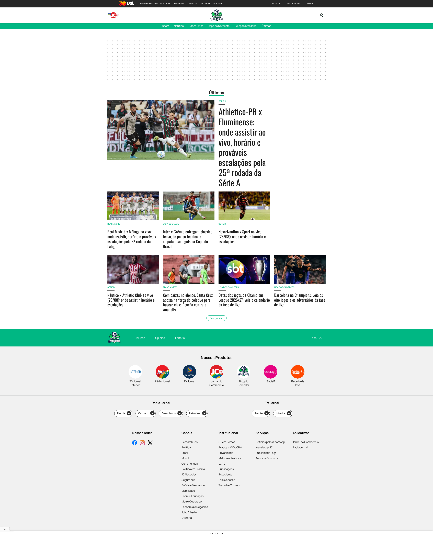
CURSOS (192, 3)
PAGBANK (179, 3)
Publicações (226, 469)
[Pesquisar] (321, 15)
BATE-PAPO (293, 3)
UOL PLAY (205, 3)
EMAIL (310, 3)
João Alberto (189, 512)
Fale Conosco (227, 480)
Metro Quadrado (191, 501)
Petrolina (197, 413)
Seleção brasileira (246, 26)
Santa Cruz (196, 26)
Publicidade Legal (266, 453)
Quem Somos (227, 442)
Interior (283, 413)
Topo (313, 338)
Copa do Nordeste (219, 26)
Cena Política (189, 463)
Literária (186, 518)
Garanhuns (171, 413)
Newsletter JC (264, 447)
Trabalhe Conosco (230, 485)
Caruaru (145, 413)
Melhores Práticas (230, 458)
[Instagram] (142, 443)
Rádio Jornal (300, 447)
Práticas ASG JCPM (230, 447)
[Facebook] (134, 443)
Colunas (140, 338)
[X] (150, 443)
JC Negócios (189, 474)
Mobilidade (188, 490)
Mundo (185, 458)
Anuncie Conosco (267, 458)
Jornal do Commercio (306, 442)
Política (186, 447)
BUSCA (276, 3)
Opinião (160, 338)
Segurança (188, 480)
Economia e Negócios (194, 507)
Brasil (184, 453)
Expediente (225, 474)
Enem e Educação (192, 496)
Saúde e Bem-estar (193, 485)
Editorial (180, 338)
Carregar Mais (216, 318)
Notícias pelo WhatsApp (270, 442)
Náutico (179, 26)
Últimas (266, 26)
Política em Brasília (193, 469)
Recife (123, 413)
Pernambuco (189, 442)
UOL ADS (217, 3)
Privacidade (226, 453)
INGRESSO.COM (149, 3)
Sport (165, 26)
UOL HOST (166, 3)
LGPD (222, 463)
